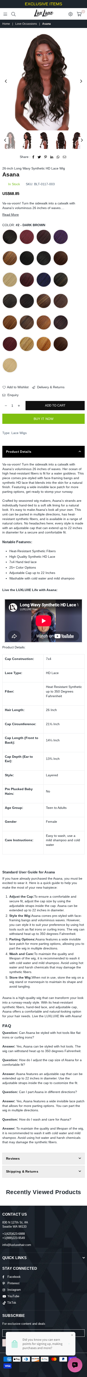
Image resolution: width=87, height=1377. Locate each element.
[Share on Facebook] (33, 157)
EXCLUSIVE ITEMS (43, 4)
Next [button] (81, 81)
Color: (23, 225)
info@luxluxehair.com (16, 1245)
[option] (43, 82)
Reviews (13, 1158)
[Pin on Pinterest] (45, 157)
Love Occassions (26, 23)
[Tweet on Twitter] (39, 157)
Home (6, 23)
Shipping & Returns (22, 1171)
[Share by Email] (64, 157)
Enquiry (12, 395)
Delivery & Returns (50, 387)
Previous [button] (5, 81)
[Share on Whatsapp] (58, 157)
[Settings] (70, 13)
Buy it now (44, 419)
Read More (10, 214)
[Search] (13, 13)
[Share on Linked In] (51, 157)
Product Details (18, 451)
